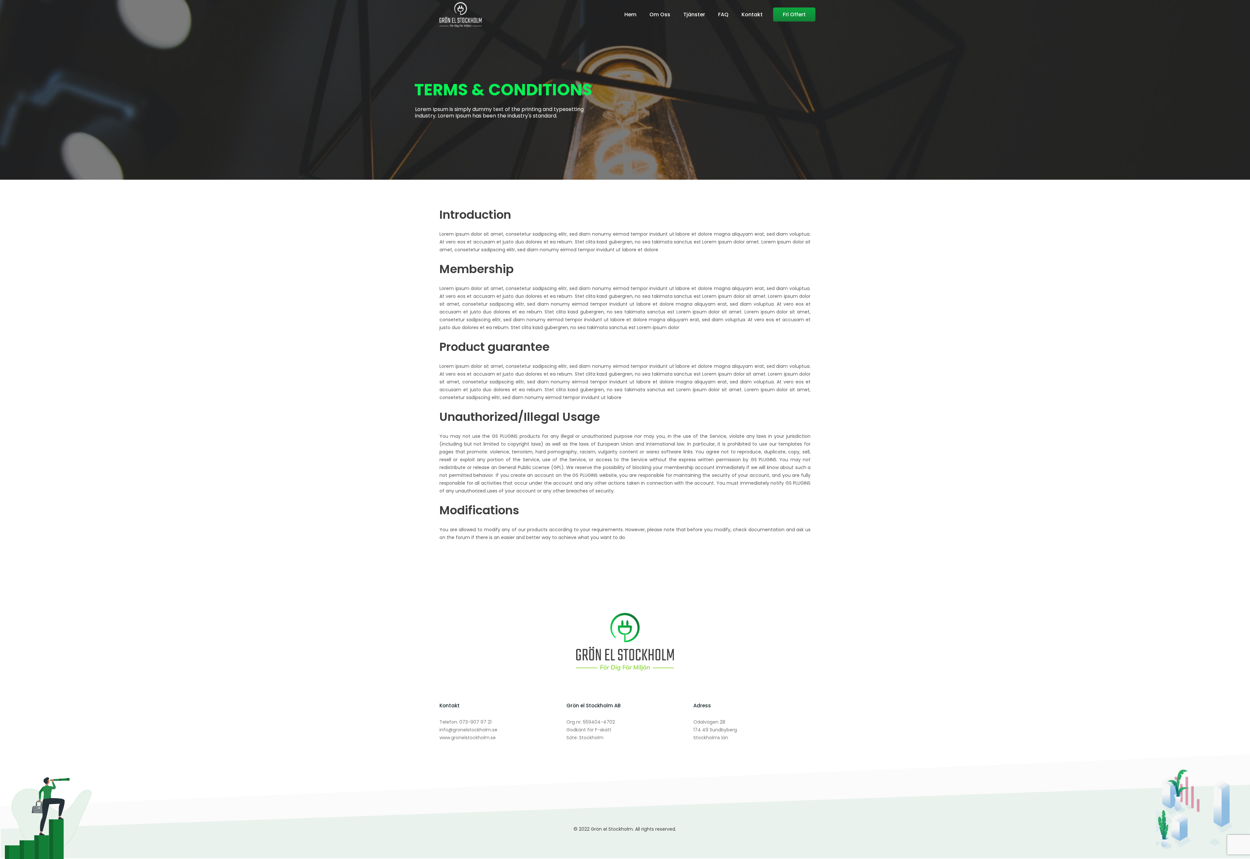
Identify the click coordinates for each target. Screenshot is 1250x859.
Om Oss (659, 14)
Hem (630, 14)
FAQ (723, 14)
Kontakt (752, 14)
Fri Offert (794, 14)
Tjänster (694, 14)
